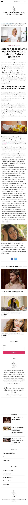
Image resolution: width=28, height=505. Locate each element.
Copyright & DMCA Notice (9, 453)
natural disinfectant (7, 143)
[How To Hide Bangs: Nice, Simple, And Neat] (14, 279)
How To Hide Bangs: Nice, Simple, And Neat (12, 291)
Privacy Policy (6, 460)
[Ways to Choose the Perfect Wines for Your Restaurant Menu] (7, 440)
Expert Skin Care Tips (8, 470)
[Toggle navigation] (2, 1)
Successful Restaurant (8, 480)
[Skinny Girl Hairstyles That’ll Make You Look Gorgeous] (14, 325)
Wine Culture (6, 484)
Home (2, 23)
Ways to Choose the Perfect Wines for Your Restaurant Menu (17, 440)
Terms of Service (7, 456)
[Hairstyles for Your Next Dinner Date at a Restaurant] (14, 303)
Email (4, 345)
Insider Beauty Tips (7, 477)
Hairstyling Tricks (9, 23)
